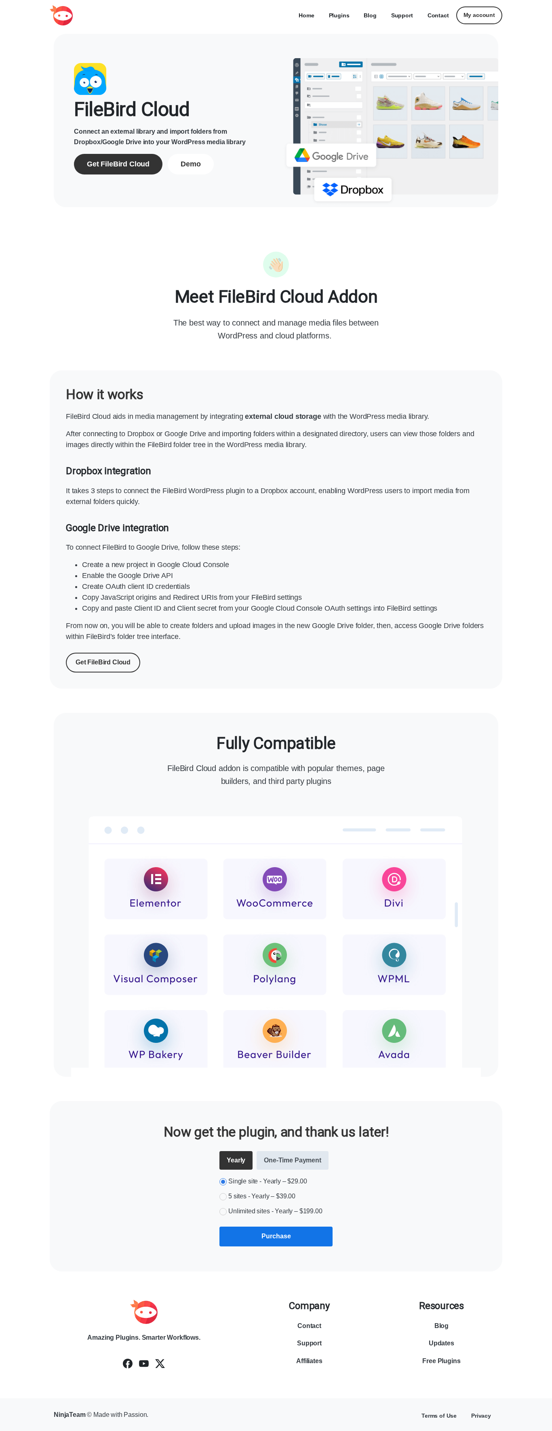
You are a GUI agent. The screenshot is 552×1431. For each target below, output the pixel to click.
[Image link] (144, 1312)
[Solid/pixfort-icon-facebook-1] (128, 1363)
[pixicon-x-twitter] (160, 1363)
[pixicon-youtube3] (144, 1363)
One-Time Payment (292, 1160)
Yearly (236, 1160)
